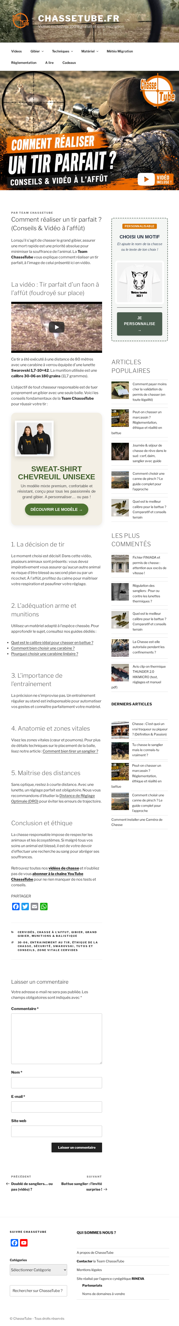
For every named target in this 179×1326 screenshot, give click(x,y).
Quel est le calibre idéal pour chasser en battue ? (52, 642)
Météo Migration (120, 51)
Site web (18, 1121)
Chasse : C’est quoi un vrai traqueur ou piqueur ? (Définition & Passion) (150, 729)
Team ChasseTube (36, 212)
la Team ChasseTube (108, 1261)
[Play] (57, 327)
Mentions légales (89, 1270)
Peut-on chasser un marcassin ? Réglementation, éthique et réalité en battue (136, 422)
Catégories (18, 1260)
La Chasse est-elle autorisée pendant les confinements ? (149, 647)
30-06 (23, 942)
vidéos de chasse (63, 868)
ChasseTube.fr (79, 18)
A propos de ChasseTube (95, 1252)
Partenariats (92, 1285)
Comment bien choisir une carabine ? (43, 648)
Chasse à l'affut (53, 932)
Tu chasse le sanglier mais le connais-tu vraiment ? (147, 750)
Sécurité (42, 946)
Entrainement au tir (50, 942)
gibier (77, 932)
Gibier (35, 51)
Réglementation (23, 63)
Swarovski (63, 946)
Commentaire (25, 1009)
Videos (16, 51)
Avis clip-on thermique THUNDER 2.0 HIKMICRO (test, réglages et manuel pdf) (138, 676)
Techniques (60, 51)
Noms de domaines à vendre (103, 1294)
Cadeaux (69, 63)
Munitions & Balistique (55, 936)
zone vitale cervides (57, 950)
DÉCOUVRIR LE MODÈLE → (57, 509)
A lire (49, 63)
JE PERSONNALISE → (139, 324)
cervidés (26, 932)
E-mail (18, 1096)
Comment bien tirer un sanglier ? (70, 751)
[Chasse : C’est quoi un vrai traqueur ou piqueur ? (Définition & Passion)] (120, 730)
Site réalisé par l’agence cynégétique (110, 1279)
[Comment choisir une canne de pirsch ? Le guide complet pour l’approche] (120, 802)
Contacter (85, 1261)
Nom (16, 1072)
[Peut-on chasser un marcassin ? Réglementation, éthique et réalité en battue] (120, 772)
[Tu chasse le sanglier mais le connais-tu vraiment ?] (120, 751)
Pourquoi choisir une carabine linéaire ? (44, 654)
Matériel (88, 51)
